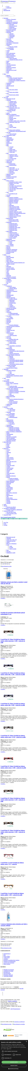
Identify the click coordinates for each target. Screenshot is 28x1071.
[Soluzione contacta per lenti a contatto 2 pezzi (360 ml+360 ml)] (8, 579)
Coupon (6, 518)
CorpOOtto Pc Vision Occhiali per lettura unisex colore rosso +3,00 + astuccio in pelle (13, 767)
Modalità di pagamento (8, 969)
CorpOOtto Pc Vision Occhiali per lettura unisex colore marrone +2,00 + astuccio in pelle (13, 832)
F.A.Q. (7, 6)
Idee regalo (16, 518)
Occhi (4, 523)
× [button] (26, 1041)
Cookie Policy (6, 957)
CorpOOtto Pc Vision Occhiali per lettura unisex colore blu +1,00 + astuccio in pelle (13, 673)
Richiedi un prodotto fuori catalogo (11, 960)
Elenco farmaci (6, 964)
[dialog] (14, 1055)
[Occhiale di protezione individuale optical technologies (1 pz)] (8, 609)
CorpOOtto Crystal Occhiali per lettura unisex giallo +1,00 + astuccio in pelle (12, 894)
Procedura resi (6, 972)
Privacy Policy (6, 956)
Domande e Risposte (8, 974)
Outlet (2, 518)
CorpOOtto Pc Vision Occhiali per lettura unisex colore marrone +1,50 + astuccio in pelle (13, 799)
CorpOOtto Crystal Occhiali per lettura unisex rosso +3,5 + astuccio (12, 863)
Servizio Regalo (7, 973)
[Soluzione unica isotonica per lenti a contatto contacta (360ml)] (8, 921)
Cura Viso (5, 522)
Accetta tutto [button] (14, 1062)
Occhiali (5, 525)
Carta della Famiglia (8, 976)
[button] (13, 1068)
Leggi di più (8, 1048)
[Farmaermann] (8, 1)
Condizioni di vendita (8, 971)
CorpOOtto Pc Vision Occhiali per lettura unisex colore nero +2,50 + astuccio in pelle (13, 736)
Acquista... (3, 598)
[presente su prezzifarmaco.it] (8, 1029)
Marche (11, 518)
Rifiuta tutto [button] (14, 1065)
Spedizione (8, 7)
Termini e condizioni (12, 1001)
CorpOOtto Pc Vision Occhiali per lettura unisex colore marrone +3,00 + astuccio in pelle (13, 641)
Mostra (2, 562)
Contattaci (5, 958)
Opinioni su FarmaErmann (9, 961)
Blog (4, 955)
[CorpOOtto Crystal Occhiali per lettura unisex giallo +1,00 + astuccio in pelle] (8, 890)
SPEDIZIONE (6, 10)
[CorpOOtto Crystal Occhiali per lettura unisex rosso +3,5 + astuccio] (8, 859)
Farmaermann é (6, 953)
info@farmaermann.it (15, 1008)
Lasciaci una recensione (8, 962)
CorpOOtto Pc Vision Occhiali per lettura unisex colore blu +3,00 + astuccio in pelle (13, 704)
